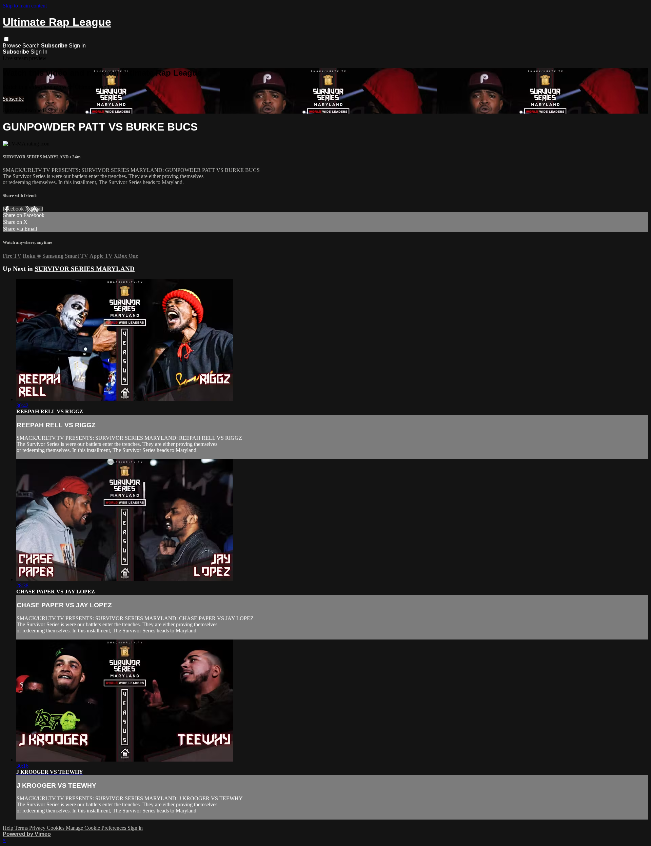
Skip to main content (25, 5)
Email (37, 209)
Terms (22, 828)
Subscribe (13, 99)
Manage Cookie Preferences (96, 828)
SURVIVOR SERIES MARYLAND (36, 156)
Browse (12, 45)
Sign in (77, 45)
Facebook (14, 209)
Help (9, 828)
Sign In (39, 52)
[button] (6, 39)
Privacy (38, 828)
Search (31, 45)
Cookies (56, 828)
